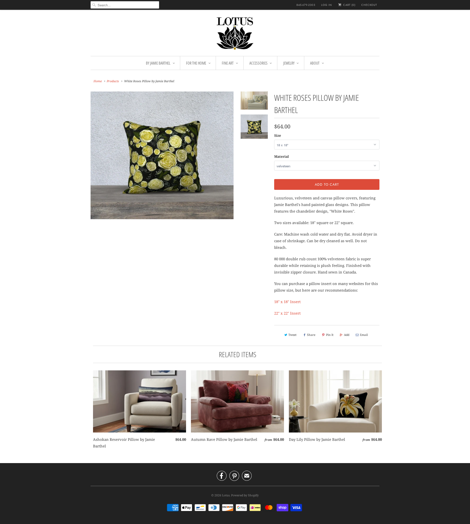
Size (277, 135)
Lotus (226, 495)
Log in (326, 5)
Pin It (329, 335)
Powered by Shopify (245, 495)
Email (364, 335)
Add (346, 335)
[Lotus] (235, 34)
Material (281, 156)
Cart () (348, 5)
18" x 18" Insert (287, 301)
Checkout (369, 5)
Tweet (292, 335)
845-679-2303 (305, 5)
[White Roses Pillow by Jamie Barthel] (162, 155)
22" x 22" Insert (287, 313)
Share (311, 335)
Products (113, 81)
